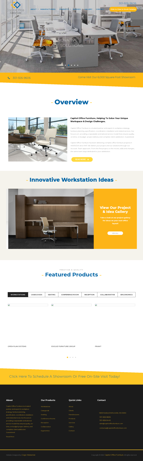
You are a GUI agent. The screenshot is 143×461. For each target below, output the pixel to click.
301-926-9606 (127, 3)
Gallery (88, 9)
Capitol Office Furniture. (114, 455)
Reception (89, 295)
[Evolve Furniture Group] (71, 324)
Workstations (18, 295)
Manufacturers (48, 9)
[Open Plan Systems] (28, 324)
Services (77, 9)
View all (115, 233)
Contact (100, 9)
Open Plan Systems (17, 346)
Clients (71, 410)
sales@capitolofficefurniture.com (111, 423)
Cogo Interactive (28, 455)
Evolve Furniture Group (63, 346)
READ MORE (80, 159)
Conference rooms (48, 418)
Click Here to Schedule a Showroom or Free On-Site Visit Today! (64, 376)
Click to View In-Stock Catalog (123, 9)
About (33, 9)
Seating (51, 295)
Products (72, 418)
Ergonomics (127, 295)
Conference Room (70, 295)
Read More (10, 436)
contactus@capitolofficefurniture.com (113, 428)
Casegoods (36, 295)
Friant (98, 346)
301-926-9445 (105, 420)
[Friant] (115, 324)
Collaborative (107, 295)
